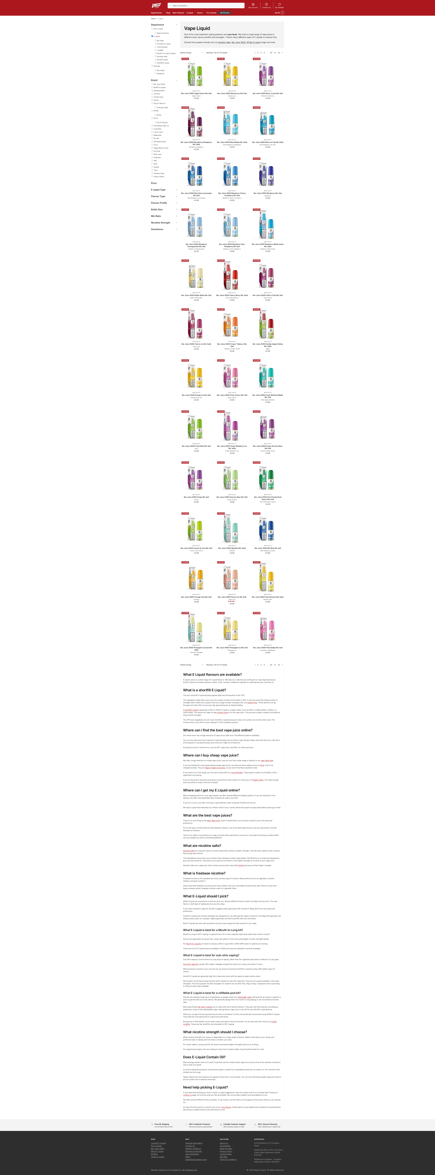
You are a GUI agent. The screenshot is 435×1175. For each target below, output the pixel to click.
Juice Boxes (226, 1107)
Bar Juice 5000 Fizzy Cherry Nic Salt (232, 395)
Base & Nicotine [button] (163, 33)
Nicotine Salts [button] (162, 56)
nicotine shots (222, 712)
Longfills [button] (160, 50)
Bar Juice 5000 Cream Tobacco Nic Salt (232, 345)
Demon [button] (156, 100)
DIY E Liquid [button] (158, 29)
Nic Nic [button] (156, 138)
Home (153, 19)
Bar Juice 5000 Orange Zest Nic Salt (196, 597)
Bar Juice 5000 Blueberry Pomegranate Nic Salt (196, 245)
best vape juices (213, 820)
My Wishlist (279, 7)
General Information (193, 1143)
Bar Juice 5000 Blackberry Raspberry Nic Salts (196, 143)
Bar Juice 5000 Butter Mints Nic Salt (196, 295)
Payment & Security (193, 1151)
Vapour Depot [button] (159, 176)
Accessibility (225, 1146)
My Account (253, 7)
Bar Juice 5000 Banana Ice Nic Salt (232, 93)
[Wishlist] (209, 60)
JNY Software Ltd (189, 1170)
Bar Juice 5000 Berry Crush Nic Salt (268, 93)
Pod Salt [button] (157, 151)
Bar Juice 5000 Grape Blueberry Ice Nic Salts (232, 447)
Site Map (223, 1157)
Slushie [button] (156, 167)
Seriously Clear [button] (162, 107)
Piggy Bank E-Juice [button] (161, 148)
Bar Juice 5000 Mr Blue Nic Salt (268, 548)
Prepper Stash (258, 780)
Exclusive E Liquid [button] (163, 44)
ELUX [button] (156, 118)
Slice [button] (155, 164)
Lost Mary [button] (157, 129)
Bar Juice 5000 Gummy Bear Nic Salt (232, 497)
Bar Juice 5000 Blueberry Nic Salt (268, 193)
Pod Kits (241, 865)
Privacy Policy (226, 1151)
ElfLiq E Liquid (157, 1151)
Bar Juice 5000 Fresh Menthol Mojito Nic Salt (267, 396)
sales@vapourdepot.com (196, 1159)
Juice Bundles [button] (162, 47)
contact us (187, 1095)
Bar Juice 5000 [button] (159, 84)
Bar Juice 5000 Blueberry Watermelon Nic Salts (268, 245)
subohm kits (252, 703)
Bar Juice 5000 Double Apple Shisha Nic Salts (268, 345)
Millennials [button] (157, 135)
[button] (279, 13)
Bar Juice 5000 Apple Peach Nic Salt (196, 93)
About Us (224, 1143)
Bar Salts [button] (160, 41)
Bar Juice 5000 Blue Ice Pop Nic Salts (267, 142)
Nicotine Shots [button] (162, 60)
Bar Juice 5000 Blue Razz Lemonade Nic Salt (196, 194)
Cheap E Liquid (157, 1157)
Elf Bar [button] (156, 111)
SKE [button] (155, 161)
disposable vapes (245, 997)
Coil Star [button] (157, 94)
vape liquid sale (267, 760)
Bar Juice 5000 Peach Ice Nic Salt (232, 597)
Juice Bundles (237, 772)
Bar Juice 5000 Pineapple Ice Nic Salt (232, 648)
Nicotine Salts (188, 851)
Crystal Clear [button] (158, 97)
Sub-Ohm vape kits (190, 964)
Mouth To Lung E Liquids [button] (166, 53)
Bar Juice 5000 (239, 42)
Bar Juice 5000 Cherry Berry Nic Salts (232, 295)
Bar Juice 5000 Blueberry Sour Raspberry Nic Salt (232, 245)
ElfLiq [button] (159, 115)
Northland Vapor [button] (160, 142)
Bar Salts (196, 91)
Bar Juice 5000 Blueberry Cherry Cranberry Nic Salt (232, 194)
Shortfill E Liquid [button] (163, 63)
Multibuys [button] (160, 73)
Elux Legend (156, 1146)
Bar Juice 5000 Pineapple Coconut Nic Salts (196, 649)
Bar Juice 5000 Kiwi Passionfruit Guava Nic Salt (267, 498)
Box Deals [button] (160, 70)
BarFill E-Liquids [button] (160, 87)
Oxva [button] (156, 145)
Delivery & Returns (193, 1149)
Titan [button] (156, 170)
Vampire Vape (224, 42)
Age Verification (192, 1154)
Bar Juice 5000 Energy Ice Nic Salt (196, 395)
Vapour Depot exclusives (215, 768)
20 (271, 53)
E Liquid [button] (157, 36)
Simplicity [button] (157, 157)
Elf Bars (154, 1154)
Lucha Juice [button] (158, 132)
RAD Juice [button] (157, 154)
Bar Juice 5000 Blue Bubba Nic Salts (232, 142)
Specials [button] (157, 66)
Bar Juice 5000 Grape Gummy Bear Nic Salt (267, 447)
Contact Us (266, 7)
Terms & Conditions (228, 1159)
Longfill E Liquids (158, 1143)
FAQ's (187, 1157)
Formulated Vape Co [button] (161, 126)
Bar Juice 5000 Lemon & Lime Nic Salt (196, 548)
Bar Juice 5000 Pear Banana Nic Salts (268, 597)
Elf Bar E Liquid (253, 42)
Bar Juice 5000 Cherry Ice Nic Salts (196, 344)
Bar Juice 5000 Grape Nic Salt (196, 497)
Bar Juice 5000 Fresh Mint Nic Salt (196, 446)
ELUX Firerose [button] (162, 122)
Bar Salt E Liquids (205, 1007)
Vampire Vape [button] (159, 173)
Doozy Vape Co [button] (159, 103)
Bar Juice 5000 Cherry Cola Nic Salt (268, 295)
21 (275, 53)
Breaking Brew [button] (159, 91)
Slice (262, 765)
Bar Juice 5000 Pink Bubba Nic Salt (267, 648)
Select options (196, 103)
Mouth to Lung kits (193, 944)
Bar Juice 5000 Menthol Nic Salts (232, 548)
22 (279, 53)
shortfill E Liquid (191, 710)
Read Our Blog (226, 1149)
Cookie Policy (226, 1154)
